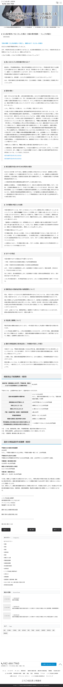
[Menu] (60, 2)
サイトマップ (49, 676)
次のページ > (57, 529)
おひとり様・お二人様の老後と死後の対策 (14, 582)
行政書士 (15, 630)
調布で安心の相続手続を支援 (10, 510)
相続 (3, 524)
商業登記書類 (7, 560)
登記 (5, 524)
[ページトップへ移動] (60, 664)
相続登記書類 (7, 563)
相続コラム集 (10, 524)
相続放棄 (6, 576)
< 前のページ (6, 529)
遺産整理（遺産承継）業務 (10, 579)
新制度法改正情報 (8, 585)
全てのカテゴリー (8, 541)
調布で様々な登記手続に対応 (10, 514)
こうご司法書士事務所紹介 (10, 571)
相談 (5, 549)
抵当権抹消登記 (8, 566)
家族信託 (49, 630)
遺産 (53, 630)
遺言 (5, 555)
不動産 (32, 630)
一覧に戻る (31, 529)
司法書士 (9, 630)
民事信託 (6, 552)
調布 (5, 630)
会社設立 (38, 630)
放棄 (19, 630)
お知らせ (6, 574)
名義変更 (43, 630)
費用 (29, 630)
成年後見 (6, 568)
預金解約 (5, 633)
